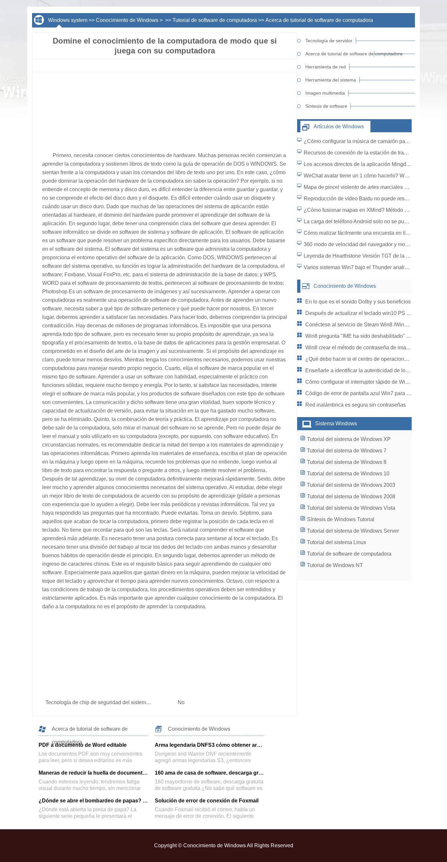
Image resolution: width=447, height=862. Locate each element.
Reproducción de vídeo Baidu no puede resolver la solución (373, 198)
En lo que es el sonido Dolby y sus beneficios (358, 301)
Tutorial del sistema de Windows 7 (346, 450)
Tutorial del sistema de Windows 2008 (351, 496)
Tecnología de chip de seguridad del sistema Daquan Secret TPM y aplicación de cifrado (148, 702)
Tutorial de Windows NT (335, 565)
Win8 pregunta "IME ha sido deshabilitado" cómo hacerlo (371, 336)
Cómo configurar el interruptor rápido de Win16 (359, 382)
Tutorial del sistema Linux (336, 542)
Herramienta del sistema (330, 80)
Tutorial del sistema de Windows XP (349, 439)
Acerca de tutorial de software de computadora (319, 20)
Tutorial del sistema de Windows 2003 (351, 485)
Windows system (67, 20)
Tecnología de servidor (328, 40)
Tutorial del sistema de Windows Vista (351, 508)
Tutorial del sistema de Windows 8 (346, 462)
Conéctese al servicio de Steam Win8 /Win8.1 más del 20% (374, 324)
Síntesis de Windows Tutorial (340, 519)
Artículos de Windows (338, 126)
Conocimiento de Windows (127, 20)
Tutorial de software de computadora (214, 20)
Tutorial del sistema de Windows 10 (348, 473)
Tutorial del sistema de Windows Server (353, 531)
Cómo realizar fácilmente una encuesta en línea (359, 233)
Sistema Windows (336, 423)
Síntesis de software (326, 106)
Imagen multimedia (325, 93)
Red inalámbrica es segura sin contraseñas (355, 405)
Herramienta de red (325, 66)
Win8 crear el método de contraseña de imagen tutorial (368, 347)
